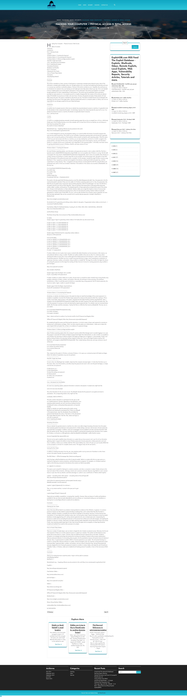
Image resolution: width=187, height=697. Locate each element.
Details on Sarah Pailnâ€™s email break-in (58, 627)
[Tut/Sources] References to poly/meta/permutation (98, 627)
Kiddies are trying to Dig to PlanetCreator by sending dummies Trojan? (77, 629)
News (84, 5)
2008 (114, 168)
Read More (57, 644)
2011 (114, 157)
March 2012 (49, 679)
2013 (114, 150)
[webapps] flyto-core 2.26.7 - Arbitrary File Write (124, 129)
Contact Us (104, 5)
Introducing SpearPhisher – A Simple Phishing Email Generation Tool (103, 681)
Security (90, 5)
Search (125, 43)
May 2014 (48, 671)
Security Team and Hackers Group (93, 693)
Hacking (97, 5)
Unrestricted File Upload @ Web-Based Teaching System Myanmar (103, 672)
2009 (114, 165)
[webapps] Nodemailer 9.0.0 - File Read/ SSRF (123, 119)
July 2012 (48, 677)
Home (79, 5)
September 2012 (50, 675)
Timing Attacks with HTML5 (101, 679)
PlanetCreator (92, 28)
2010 (114, 161)
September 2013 (50, 673)
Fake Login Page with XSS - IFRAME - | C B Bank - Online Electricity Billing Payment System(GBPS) (105, 685)
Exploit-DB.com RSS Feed (125, 57)
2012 (114, 153)
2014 (114, 146)
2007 (114, 172)
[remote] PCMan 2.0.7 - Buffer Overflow (121, 98)
